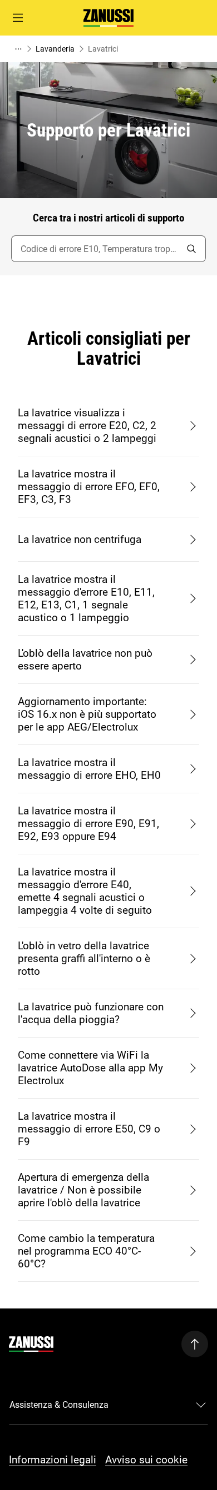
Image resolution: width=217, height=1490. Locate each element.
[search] (191, 248)
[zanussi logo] (31, 1344)
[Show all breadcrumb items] (17, 48)
